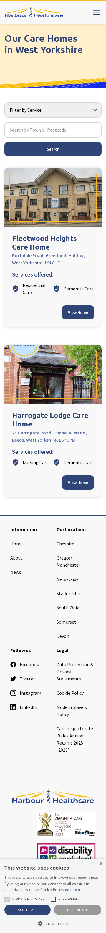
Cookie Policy (70, 693)
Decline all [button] (77, 910)
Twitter (27, 679)
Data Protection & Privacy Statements (75, 672)
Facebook (29, 664)
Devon (63, 636)
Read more (73, 889)
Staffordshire (70, 593)
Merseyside (68, 579)
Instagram (30, 693)
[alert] (53, 896)
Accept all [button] (27, 910)
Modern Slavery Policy (72, 710)
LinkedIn (28, 707)
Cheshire (65, 544)
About (16, 558)
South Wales (69, 608)
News (15, 572)
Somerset (66, 622)
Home (16, 544)
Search (53, 149)
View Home (78, 312)
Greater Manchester (68, 561)
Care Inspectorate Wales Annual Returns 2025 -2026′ (75, 739)
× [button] (101, 864)
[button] (53, 923)
